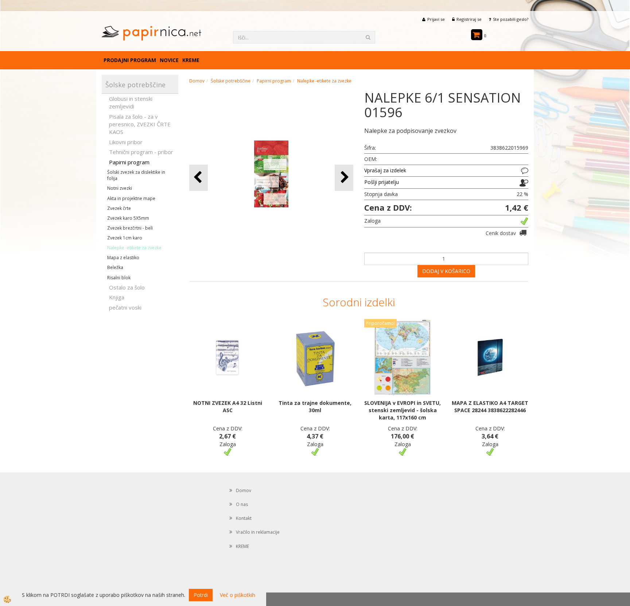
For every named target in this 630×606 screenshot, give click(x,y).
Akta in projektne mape (131, 198)
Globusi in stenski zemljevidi (130, 102)
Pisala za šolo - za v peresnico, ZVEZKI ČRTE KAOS (140, 124)
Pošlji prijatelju (381, 182)
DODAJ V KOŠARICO (446, 271)
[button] (344, 178)
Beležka (115, 267)
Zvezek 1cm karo (124, 238)
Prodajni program (130, 60)
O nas (242, 504)
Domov (197, 81)
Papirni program (129, 162)
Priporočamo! (380, 323)
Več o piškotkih (237, 594)
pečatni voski (125, 307)
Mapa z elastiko (123, 257)
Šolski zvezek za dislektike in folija (136, 175)
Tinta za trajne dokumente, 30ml (315, 406)
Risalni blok (119, 278)
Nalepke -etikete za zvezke (134, 248)
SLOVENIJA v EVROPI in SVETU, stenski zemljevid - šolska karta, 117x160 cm (402, 410)
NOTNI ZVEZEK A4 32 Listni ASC (227, 406)
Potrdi (201, 594)
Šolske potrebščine (230, 81)
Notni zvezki (119, 188)
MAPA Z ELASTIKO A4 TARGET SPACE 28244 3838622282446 (490, 406)
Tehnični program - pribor (141, 152)
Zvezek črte (119, 208)
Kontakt (244, 518)
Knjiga (116, 297)
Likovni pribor (126, 142)
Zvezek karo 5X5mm (128, 218)
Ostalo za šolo (127, 287)
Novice (169, 60)
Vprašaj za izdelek (385, 170)
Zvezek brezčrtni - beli (130, 228)
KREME (190, 60)
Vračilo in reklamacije (258, 532)
